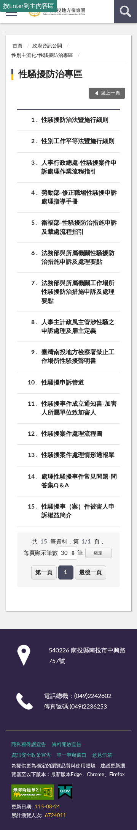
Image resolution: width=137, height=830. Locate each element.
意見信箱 (102, 755)
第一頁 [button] (44, 572)
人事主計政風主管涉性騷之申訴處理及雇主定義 (78, 326)
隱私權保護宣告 (28, 744)
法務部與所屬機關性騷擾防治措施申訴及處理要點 (78, 257)
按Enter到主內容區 (28, 6)
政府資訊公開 (47, 46)
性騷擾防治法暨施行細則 (74, 120)
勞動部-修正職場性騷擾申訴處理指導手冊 (79, 197)
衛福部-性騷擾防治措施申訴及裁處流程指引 (79, 227)
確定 (98, 553)
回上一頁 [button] (110, 93)
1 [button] (65, 572)
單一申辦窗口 (71, 755)
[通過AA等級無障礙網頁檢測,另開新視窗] (32, 793)
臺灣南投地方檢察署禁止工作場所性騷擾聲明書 (78, 356)
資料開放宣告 (66, 744)
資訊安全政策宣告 (31, 755)
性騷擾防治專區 (51, 74)
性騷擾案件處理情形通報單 (78, 455)
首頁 (17, 46)
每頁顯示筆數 (41, 553)
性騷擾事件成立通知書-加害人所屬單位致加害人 (79, 408)
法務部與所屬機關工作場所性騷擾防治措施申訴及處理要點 (78, 292)
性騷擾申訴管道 (62, 383)
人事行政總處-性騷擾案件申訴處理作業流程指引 (79, 167)
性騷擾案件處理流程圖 (71, 434)
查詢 (125, 11)
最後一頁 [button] (90, 572)
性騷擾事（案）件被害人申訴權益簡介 (78, 511)
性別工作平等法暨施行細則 (78, 141)
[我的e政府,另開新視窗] (65, 793)
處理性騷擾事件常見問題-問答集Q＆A (79, 481)
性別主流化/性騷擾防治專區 (42, 55)
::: (3, 32)
